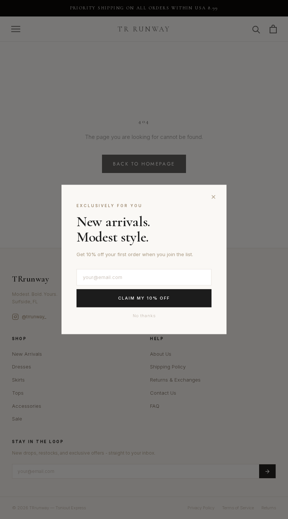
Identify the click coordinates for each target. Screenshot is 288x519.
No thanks (144, 315)
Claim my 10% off (144, 298)
